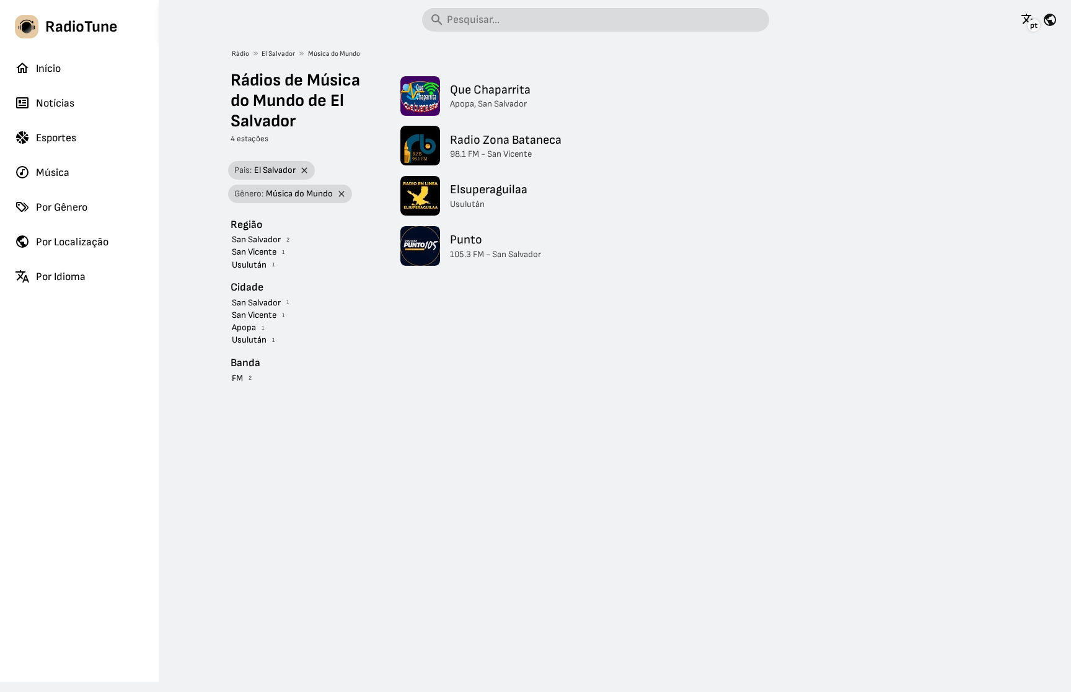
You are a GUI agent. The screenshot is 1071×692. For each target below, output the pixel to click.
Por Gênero (61, 207)
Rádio (240, 54)
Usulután (249, 265)
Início (48, 68)
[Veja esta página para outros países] (1050, 20)
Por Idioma (61, 276)
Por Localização (72, 241)
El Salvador (278, 54)
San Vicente (254, 252)
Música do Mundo (334, 54)
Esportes (56, 137)
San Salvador (256, 239)
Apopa (244, 327)
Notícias (55, 103)
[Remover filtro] (304, 170)
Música (52, 172)
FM (237, 378)
